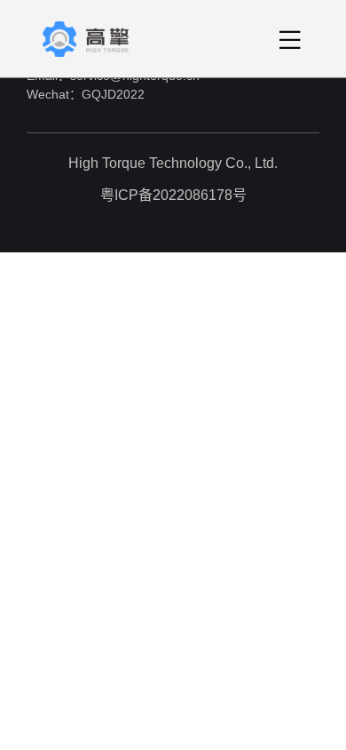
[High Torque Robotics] (102, 39)
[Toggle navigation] (290, 39)
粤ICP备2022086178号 (173, 195)
